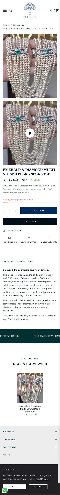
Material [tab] (21, 261)
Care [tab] (30, 261)
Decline (38, 487)
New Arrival (19, 25)
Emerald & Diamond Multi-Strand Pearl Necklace (30, 409)
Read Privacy (42, 479)
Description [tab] (8, 261)
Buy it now (30, 222)
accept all (14, 487)
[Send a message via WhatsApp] (4, 490)
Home (6, 25)
